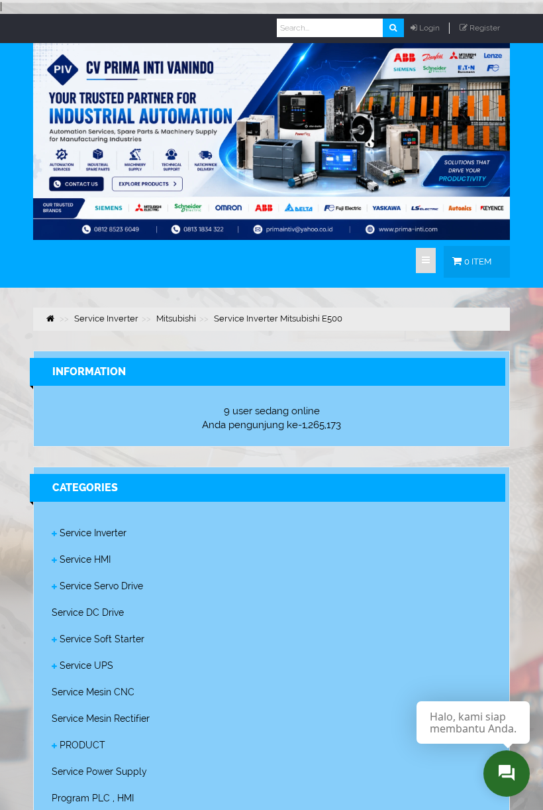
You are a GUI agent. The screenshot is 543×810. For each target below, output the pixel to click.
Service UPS (86, 665)
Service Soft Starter (102, 639)
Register (484, 27)
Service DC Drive (88, 612)
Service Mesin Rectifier (101, 718)
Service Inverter (93, 533)
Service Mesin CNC (93, 692)
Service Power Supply (99, 771)
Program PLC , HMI (93, 798)
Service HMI (85, 559)
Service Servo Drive (101, 586)
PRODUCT (82, 745)
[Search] (393, 28)
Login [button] (429, 27)
